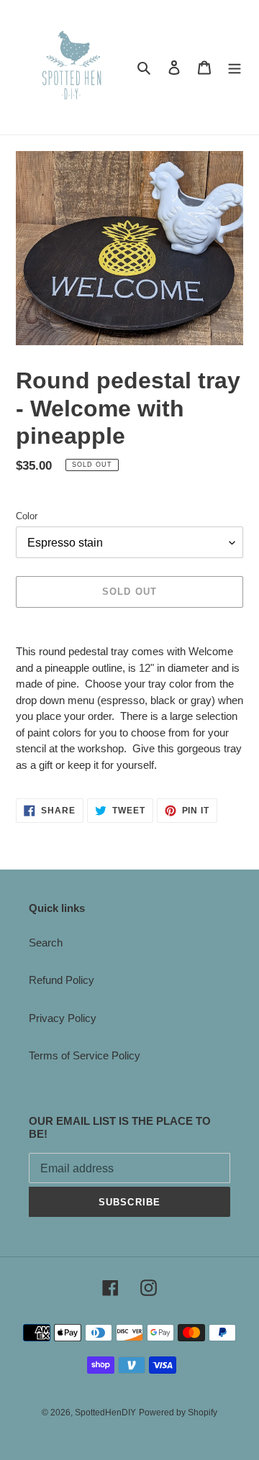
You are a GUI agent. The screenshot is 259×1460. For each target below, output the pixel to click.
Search (46, 942)
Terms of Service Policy (84, 1055)
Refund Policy (61, 980)
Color (26, 516)
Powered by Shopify (178, 1412)
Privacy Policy (62, 1018)
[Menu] (234, 67)
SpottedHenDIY (105, 1412)
